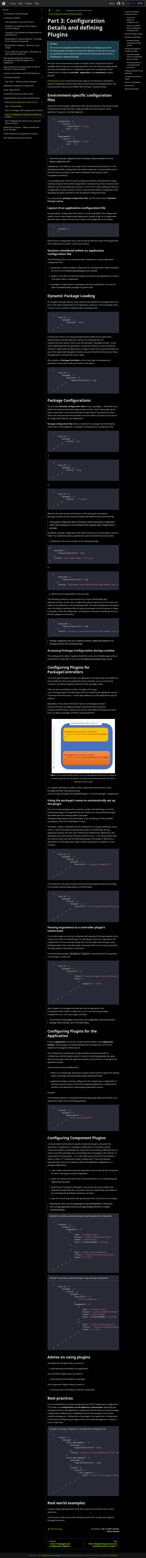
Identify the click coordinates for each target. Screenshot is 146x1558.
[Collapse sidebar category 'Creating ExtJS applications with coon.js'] (41, 102)
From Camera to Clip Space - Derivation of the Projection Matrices (23, 52)
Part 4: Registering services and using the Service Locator (23, 122)
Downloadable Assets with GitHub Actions (22, 98)
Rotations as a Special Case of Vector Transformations (21, 27)
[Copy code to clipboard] (116, 118)
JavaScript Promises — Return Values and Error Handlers (21, 128)
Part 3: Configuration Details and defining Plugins (23, 115)
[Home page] (49, 10)
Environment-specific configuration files (132, 13)
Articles (13, 3)
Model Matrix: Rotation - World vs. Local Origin (22, 46)
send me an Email (71, 56)
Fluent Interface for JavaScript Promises (21, 133)
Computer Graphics (12, 18)
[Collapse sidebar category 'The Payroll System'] (41, 77)
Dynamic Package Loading (134, 34)
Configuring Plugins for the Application (134, 72)
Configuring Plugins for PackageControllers (133, 50)
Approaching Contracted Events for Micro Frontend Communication (22, 68)
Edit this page (56, 1529)
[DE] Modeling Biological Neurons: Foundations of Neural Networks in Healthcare (19, 60)
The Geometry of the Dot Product (19, 22)
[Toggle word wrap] (112, 574)
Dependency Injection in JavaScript (18, 85)
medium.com (100, 47)
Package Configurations (133, 37)
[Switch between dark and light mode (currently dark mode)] (123, 3)
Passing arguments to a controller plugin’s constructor (133, 64)
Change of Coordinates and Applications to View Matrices (23, 33)
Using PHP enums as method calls (18, 94)
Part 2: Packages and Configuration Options (24, 110)
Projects (28, 3)
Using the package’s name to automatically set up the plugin (134, 56)
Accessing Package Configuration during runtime (133, 42)
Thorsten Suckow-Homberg (50, 1555)
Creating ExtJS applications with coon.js (20, 102)
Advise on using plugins (133, 82)
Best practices (129, 85)
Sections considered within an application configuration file (133, 28)
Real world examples (132, 89)
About (112, 3)
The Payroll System (12, 77)
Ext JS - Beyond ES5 (12, 89)
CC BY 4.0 (114, 1555)
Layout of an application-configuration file (132, 19)
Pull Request (55, 56)
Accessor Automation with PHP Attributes (22, 73)
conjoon (110, 1509)
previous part (59, 81)
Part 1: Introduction (13, 106)
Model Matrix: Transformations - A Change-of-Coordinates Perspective (23, 40)
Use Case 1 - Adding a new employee (20, 81)
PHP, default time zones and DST (18, 138)
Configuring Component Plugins (133, 77)
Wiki (20, 3)
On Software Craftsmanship (16, 13)
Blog (37, 3)
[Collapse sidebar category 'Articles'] (41, 9)
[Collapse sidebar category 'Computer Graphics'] (41, 18)
